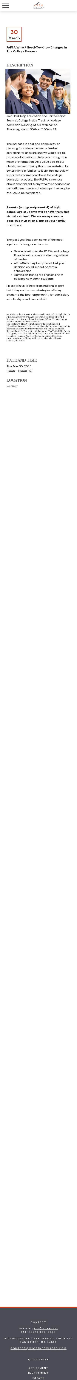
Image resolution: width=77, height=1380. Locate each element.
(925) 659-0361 (45, 1328)
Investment (38, 1373)
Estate (38, 1378)
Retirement (39, 1368)
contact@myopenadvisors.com (38, 1348)
